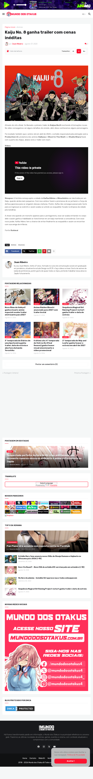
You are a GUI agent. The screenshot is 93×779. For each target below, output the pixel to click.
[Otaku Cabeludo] (10, 509)
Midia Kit (42, 758)
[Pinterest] (44, 251)
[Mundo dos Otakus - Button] (10, 504)
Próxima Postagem (81, 373)
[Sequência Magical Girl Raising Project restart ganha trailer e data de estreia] (11, 592)
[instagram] (44, 747)
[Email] (49, 251)
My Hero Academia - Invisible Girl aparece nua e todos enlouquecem (47, 578)
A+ (84, 51)
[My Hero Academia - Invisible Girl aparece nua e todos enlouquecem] (11, 581)
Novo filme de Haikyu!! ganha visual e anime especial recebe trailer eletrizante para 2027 (16, 311)
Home (25, 758)
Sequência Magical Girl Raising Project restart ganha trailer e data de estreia (73, 311)
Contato (33, 758)
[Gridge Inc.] (21, 509)
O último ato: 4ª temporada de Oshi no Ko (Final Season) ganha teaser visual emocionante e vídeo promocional (46, 345)
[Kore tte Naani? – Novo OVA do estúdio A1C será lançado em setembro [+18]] (11, 570)
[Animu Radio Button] (32, 504)
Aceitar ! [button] (70, 761)
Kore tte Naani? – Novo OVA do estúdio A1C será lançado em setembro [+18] (51, 567)
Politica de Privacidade (76, 755)
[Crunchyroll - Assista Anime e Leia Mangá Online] (21, 504)
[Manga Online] (43, 513)
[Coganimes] (76, 513)
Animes (20, 27)
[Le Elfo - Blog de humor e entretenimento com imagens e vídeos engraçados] (32, 509)
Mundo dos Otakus (36, 762)
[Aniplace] (9, 515)
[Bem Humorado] (65, 513)
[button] (3, 14)
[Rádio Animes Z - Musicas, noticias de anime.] (65, 504)
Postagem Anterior (11, 373)
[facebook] (38, 747)
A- (73, 51)
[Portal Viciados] (54, 504)
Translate (53, 486)
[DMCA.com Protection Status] (20, 711)
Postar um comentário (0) (46, 364)
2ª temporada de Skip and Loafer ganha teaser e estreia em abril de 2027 (74, 343)
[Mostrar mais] (54, 251)
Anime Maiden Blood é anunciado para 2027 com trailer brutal (46, 309)
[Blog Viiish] (21, 513)
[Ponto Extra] (10, 513)
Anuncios (21, 245)
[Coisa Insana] (32, 513)
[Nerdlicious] (54, 509)
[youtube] (54, 747)
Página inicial (10, 27)
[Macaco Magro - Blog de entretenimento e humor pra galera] (43, 509)
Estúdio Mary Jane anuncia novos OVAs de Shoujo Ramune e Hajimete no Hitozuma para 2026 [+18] (49, 557)
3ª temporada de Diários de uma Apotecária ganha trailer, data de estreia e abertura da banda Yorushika (17, 345)
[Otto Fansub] (54, 513)
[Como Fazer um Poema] (76, 509)
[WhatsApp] (40, 251)
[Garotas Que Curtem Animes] (43, 504)
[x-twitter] (49, 747)
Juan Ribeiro (21, 262)
